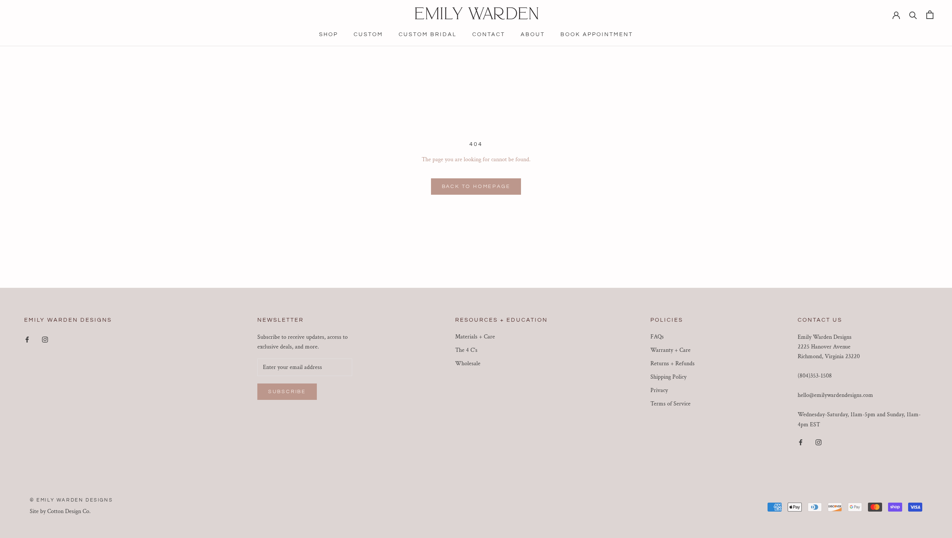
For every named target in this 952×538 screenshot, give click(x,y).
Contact (488, 34)
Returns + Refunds (672, 363)
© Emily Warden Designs (71, 500)
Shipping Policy (668, 377)
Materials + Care (475, 337)
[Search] (913, 15)
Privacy (659, 390)
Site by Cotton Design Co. (60, 511)
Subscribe (287, 391)
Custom (368, 34)
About (533, 34)
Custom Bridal (428, 34)
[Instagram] (45, 339)
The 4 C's (466, 350)
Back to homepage (476, 186)
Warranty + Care (670, 350)
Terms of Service (670, 404)
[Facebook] (27, 339)
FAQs (657, 337)
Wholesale (467, 363)
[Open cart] (929, 14)
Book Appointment (596, 34)
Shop (328, 34)
